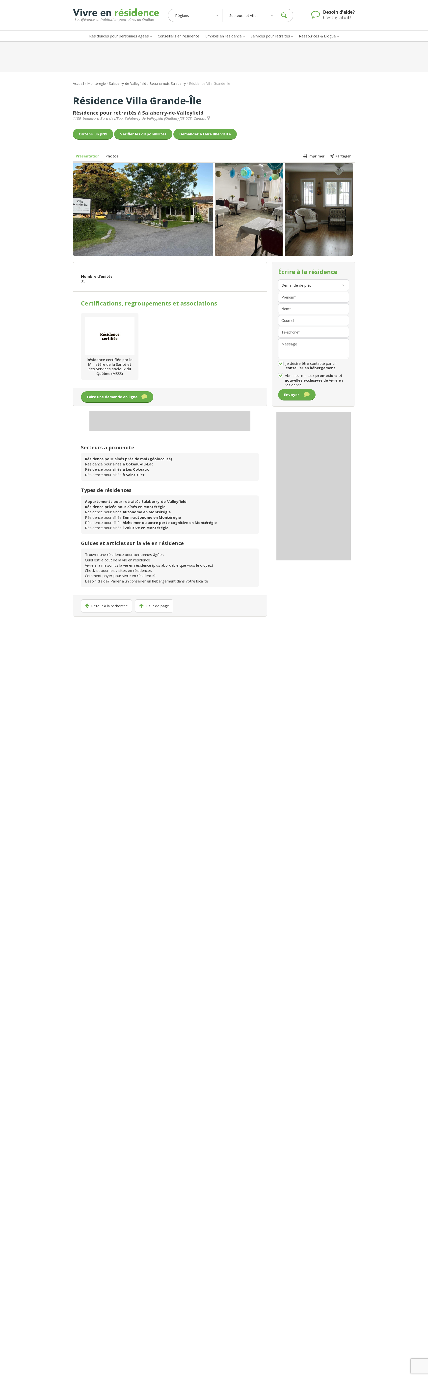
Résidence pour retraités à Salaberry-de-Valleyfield (138, 112)
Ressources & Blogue (317, 35)
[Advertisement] (214, 57)
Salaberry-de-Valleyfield (127, 83)
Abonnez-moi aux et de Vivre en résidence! (314, 380)
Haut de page (157, 606)
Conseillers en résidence (178, 35)
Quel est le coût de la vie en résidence (117, 559)
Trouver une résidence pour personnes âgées (124, 554)
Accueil (78, 83)
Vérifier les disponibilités (143, 133)
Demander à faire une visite (205, 133)
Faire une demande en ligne (112, 396)
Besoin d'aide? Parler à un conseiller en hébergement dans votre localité (146, 581)
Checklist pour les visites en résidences (118, 570)
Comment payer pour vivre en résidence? (120, 575)
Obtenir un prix (93, 133)
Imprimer (316, 156)
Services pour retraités (270, 35)
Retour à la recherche (109, 606)
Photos (112, 155)
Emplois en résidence (223, 35)
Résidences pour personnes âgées (119, 35)
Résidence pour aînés (119, 463)
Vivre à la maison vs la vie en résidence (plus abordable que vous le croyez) (149, 565)
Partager (343, 156)
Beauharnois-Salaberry (167, 83)
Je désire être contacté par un (311, 365)
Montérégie (96, 83)
